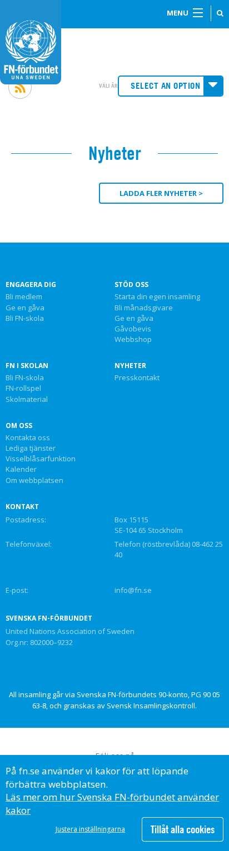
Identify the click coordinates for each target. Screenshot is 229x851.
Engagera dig (31, 284)
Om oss (19, 425)
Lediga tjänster (31, 448)
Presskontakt (137, 378)
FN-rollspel (23, 388)
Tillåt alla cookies (183, 829)
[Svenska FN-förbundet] (30, 41)
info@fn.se (133, 590)
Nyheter (130, 365)
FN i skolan (27, 365)
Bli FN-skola (25, 318)
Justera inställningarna (90, 829)
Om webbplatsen (34, 480)
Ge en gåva (25, 308)
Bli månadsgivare (143, 308)
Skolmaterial (27, 399)
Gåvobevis (132, 329)
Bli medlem (24, 297)
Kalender (21, 469)
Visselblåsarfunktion (41, 459)
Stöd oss (131, 284)
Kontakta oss (28, 438)
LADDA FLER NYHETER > (161, 193)
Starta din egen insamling (157, 297)
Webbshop (133, 339)
